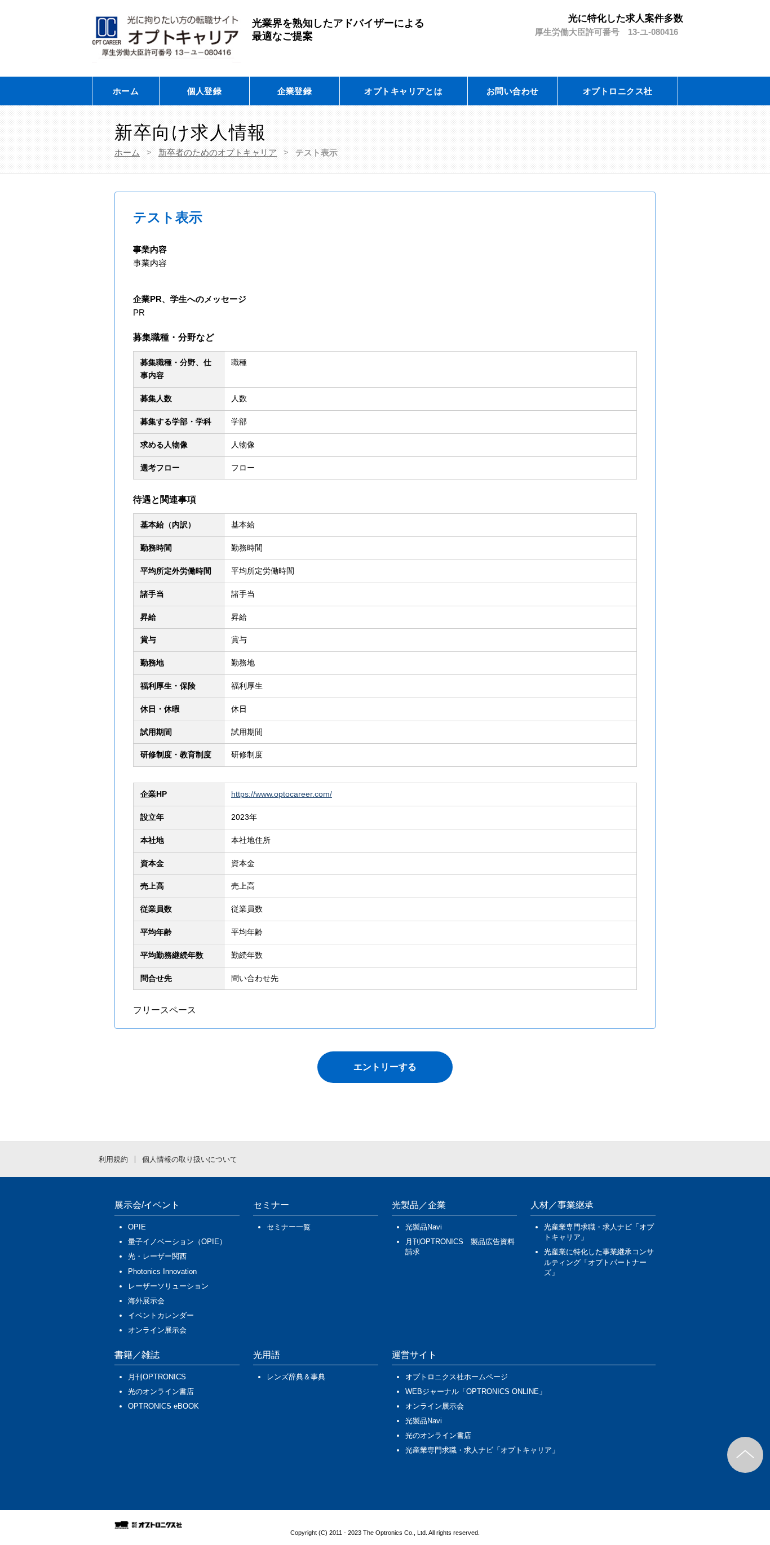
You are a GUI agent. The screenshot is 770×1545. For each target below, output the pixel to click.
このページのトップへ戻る (745, 1455)
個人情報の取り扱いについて (189, 1159)
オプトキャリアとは (403, 91)
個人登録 (204, 91)
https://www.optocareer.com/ (281, 793)
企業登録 (294, 91)
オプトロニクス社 (618, 91)
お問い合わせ (512, 91)
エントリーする (385, 1067)
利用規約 (113, 1159)
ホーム (126, 91)
